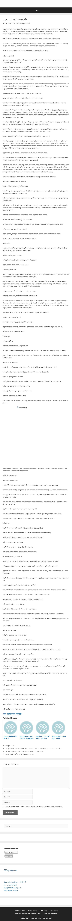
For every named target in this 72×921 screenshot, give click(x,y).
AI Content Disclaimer (50, 914)
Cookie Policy (43, 910)
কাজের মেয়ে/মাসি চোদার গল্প (11, 891)
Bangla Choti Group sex (12, 888)
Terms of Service (20, 910)
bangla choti (9, 748)
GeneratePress (46, 918)
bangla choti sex (21, 748)
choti (40, 748)
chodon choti (32, 748)
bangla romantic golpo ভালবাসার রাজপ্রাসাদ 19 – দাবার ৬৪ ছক (24, 751)
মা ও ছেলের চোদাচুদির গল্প (10, 885)
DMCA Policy (54, 910)
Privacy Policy (32, 910)
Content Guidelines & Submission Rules (27, 914)
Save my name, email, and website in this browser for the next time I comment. (34, 806)
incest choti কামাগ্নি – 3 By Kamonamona (19, 754)
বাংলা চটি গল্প (59, 748)
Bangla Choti (9, 746)
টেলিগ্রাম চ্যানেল (10, 870)
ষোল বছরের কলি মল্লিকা (12, 713)
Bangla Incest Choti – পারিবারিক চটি (15, 882)
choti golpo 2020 (49, 748)
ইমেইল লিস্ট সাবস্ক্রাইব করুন (11, 849)
